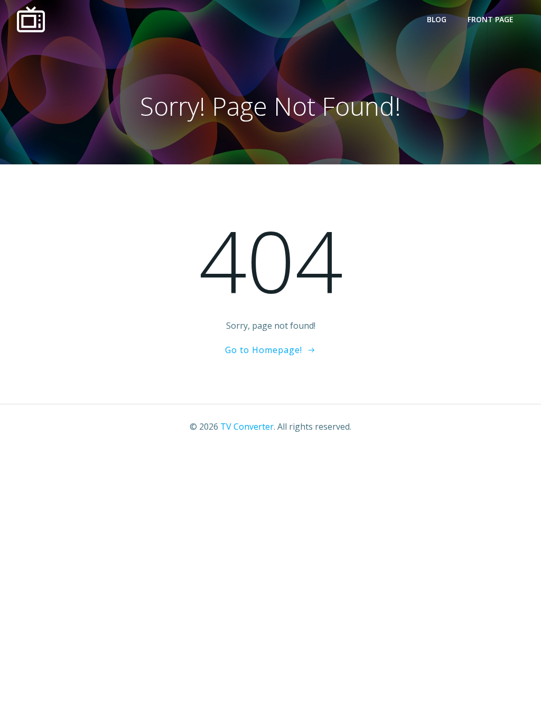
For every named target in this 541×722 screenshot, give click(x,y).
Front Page (491, 19)
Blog (436, 19)
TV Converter (247, 426)
